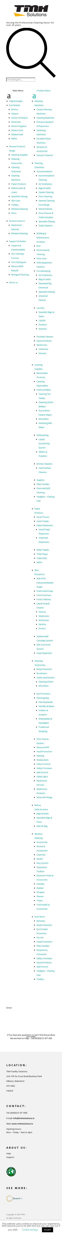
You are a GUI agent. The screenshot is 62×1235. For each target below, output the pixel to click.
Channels (41, 854)
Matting (40, 755)
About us (13, 282)
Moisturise (44, 620)
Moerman (16, 121)
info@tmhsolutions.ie (23, 1118)
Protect (42, 628)
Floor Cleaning (45, 196)
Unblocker (43, 349)
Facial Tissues (43, 517)
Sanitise (42, 624)
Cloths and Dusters (46, 677)
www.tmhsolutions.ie (22, 1123)
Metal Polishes (45, 208)
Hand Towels (43, 521)
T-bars (39, 900)
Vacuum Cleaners (45, 155)
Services (42, 353)
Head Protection (44, 751)
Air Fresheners (45, 183)
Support (10, 1157)
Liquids (42, 320)
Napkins (40, 480)
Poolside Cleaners (45, 336)
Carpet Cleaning (46, 192)
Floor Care (41, 258)
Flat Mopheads (46, 702)
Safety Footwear (44, 768)
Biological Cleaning (20, 274)
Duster (40, 858)
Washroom (42, 344)
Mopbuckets (42, 759)
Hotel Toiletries (44, 599)
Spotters (43, 328)
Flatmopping (43, 697)
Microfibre (43, 418)
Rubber (40, 888)
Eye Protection (43, 693)
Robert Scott (17, 130)
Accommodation (44, 171)
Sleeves (40, 896)
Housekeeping (43, 270)
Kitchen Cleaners (44, 463)
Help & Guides (16, 101)
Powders (43, 324)
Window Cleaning (19, 208)
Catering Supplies (19, 154)
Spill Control (42, 772)
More (13, 213)
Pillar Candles (43, 484)
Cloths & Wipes (44, 389)
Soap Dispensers (44, 653)
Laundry (41, 307)
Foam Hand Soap (45, 591)
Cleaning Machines (45, 117)
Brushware (42, 673)
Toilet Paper (42, 554)
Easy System (42, 863)
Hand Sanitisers (44, 595)
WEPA (14, 138)
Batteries (41, 920)
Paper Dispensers (45, 525)
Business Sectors (17, 220)
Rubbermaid (17, 134)
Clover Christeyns (19, 117)
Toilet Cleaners (45, 225)
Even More (39, 916)
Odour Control (43, 764)
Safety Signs (42, 776)
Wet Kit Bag (42, 826)
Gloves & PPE (43, 747)
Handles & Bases (46, 706)
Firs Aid (40, 937)
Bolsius (14, 109)
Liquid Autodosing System (44, 443)
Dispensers (44, 616)
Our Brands (14, 105)
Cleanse (42, 611)
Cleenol (14, 113)
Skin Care (15, 200)
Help (8, 1153)
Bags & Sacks (45, 188)
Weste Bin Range (44, 797)
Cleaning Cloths (46, 681)
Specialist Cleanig (19, 196)
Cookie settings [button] (30, 1229)
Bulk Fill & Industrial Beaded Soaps (45, 582)
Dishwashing (42, 435)
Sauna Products (44, 340)
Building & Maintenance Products (43, 237)
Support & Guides (17, 241)
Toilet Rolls (42, 558)
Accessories (42, 842)
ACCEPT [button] (47, 1229)
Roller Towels (43, 549)
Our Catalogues (18, 262)
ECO (39, 245)
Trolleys (15, 204)
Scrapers (41, 892)
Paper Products (18, 183)
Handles (40, 883)
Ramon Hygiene (18, 126)
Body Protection (44, 669)
